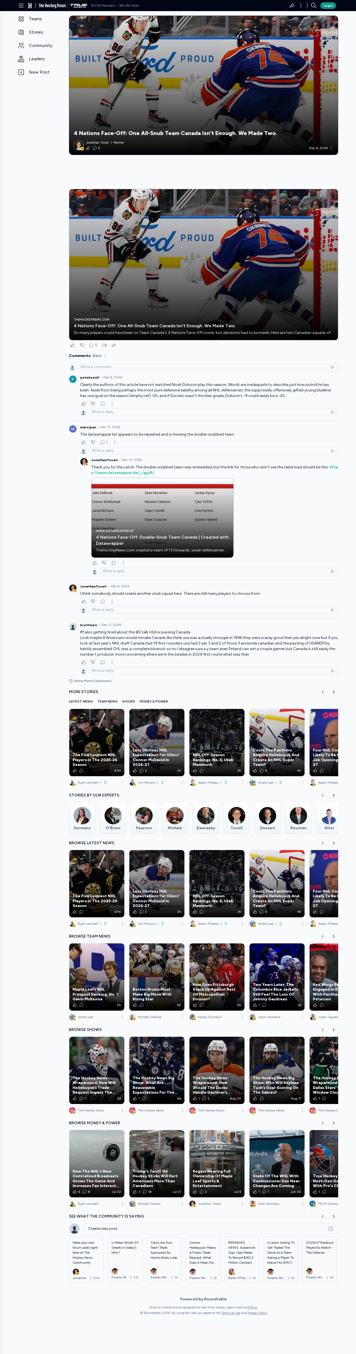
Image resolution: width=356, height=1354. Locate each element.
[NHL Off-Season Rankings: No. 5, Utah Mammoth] (216, 742)
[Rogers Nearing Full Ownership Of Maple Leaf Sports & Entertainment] (216, 1163)
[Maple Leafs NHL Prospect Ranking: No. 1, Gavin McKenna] (96, 977)
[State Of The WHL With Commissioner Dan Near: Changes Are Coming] (277, 1163)
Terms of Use (230, 1313)
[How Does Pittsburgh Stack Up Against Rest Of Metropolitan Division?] (216, 977)
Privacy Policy (258, 1313)
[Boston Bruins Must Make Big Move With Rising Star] (156, 977)
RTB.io (252, 1307)
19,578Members (103, 6)
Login (328, 6)
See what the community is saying (106, 1216)
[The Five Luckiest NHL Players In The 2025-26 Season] (96, 742)
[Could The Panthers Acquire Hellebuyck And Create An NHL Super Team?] (277, 742)
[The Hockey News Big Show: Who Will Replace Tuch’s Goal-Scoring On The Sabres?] (277, 1070)
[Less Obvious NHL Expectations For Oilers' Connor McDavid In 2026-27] (156, 742)
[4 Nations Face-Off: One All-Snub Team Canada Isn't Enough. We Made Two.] (203, 85)
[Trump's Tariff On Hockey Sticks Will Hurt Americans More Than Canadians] (156, 1163)
